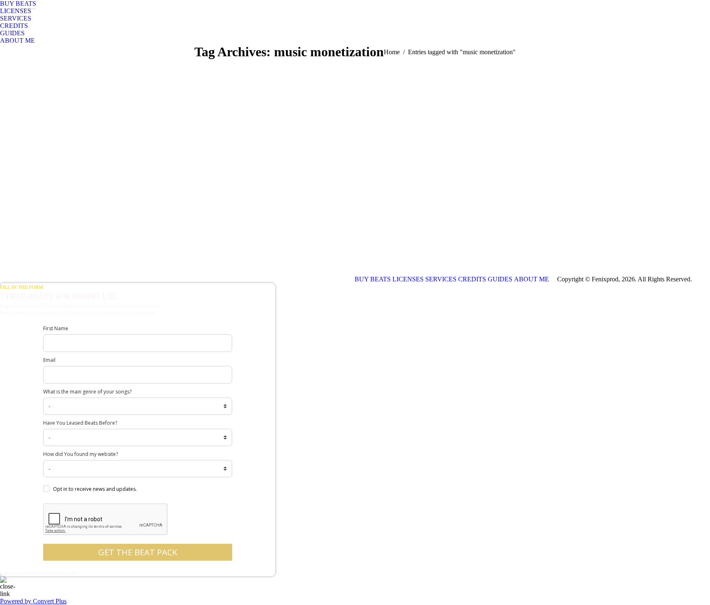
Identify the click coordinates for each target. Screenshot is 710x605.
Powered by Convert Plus (33, 601)
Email (49, 360)
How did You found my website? (80, 454)
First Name (55, 328)
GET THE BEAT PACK (137, 552)
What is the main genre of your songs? (87, 391)
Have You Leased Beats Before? (80, 422)
